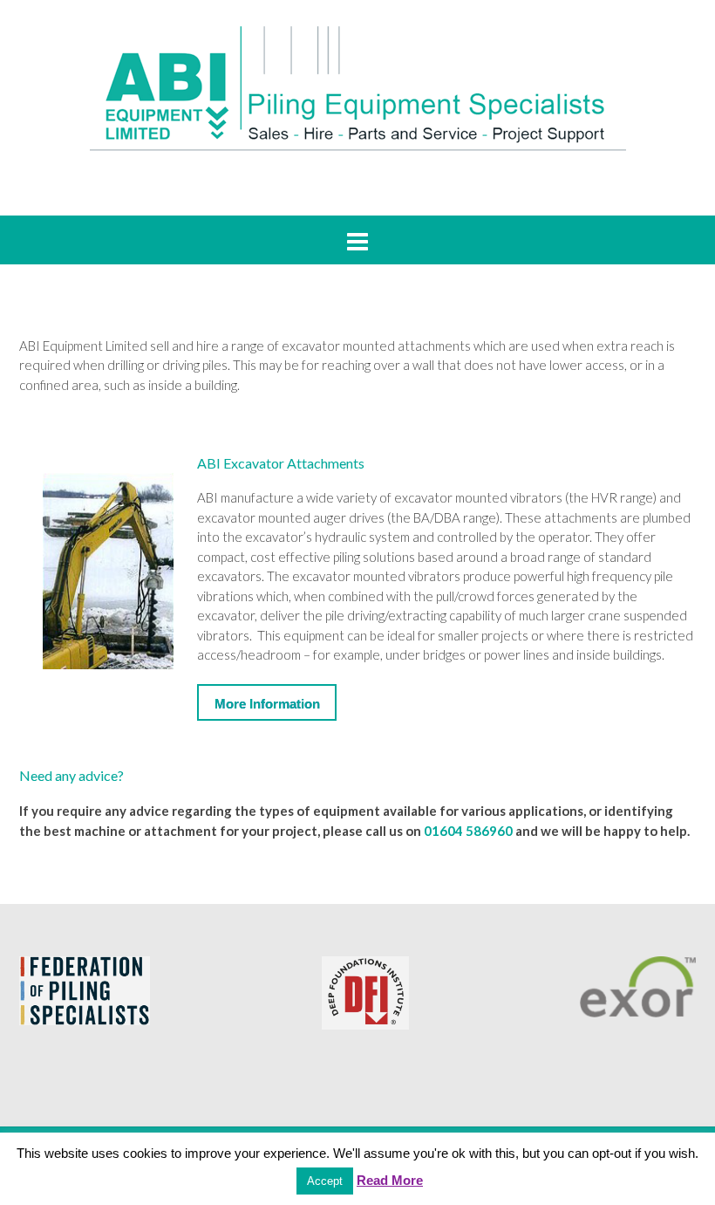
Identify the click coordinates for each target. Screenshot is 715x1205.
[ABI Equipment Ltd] (358, 87)
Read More (390, 1180)
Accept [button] (325, 1181)
